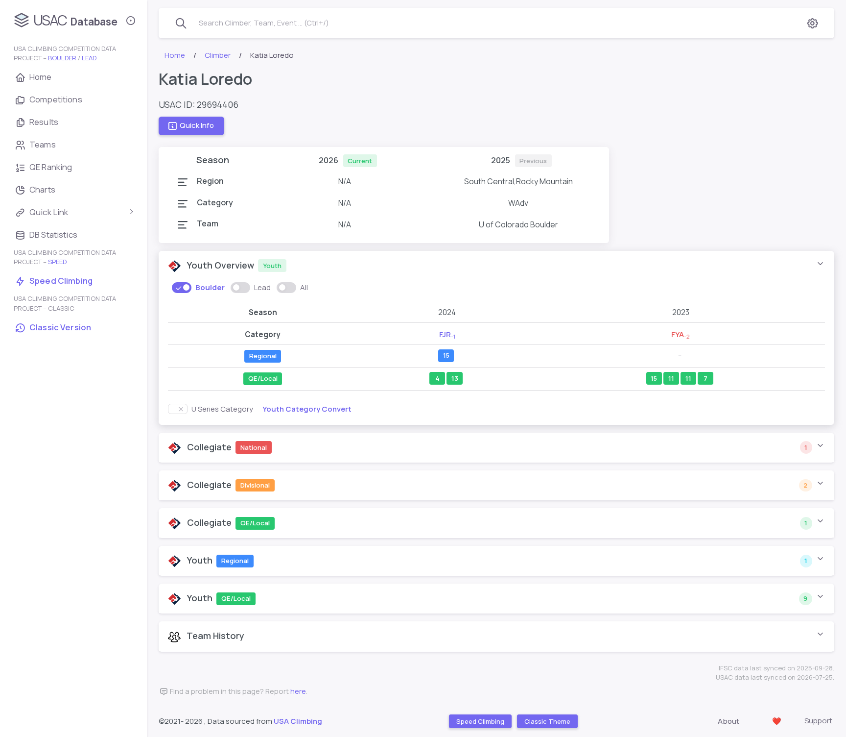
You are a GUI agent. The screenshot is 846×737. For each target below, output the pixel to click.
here (298, 691)
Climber (218, 55)
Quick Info (197, 126)
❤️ (776, 721)
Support (818, 720)
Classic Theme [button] (547, 720)
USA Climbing (298, 721)
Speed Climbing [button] (480, 720)
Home (174, 55)
